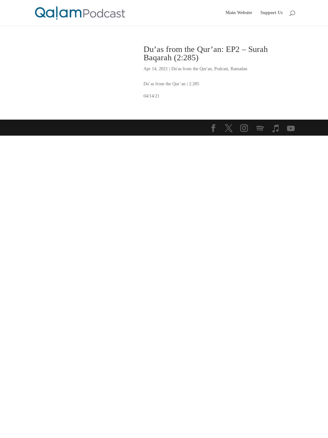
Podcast (221, 68)
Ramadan (239, 68)
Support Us (271, 13)
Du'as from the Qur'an (191, 68)
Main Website (239, 13)
